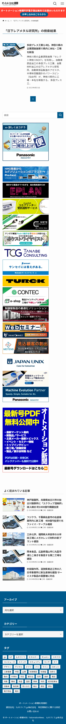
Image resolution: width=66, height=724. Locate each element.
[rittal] (26, 320)
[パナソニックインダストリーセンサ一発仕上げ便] (26, 159)
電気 (17, 691)
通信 (42, 686)
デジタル (18, 666)
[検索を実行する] (60, 115)
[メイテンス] (26, 352)
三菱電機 (7, 671)
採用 (39, 676)
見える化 (26, 686)
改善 (6, 681)
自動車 (6, 686)
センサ (47, 662)
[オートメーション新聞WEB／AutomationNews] (10, 3)
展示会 (30, 676)
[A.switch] (26, 213)
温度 (28, 681)
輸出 (35, 686)
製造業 (16, 686)
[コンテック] (26, 304)
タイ (55, 662)
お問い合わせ (33, 711)
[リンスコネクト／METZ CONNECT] (26, 229)
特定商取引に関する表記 (49, 707)
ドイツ (28, 666)
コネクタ (56, 657)
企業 (24, 671)
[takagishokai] (26, 336)
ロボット (55, 666)
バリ (37, 666)
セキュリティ (35, 662)
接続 (46, 676)
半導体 (14, 676)
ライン (45, 666)
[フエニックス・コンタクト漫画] (26, 245)
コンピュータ (9, 662)
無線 (35, 681)
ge (5, 657)
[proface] (26, 180)
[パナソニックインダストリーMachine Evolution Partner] (26, 401)
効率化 (52, 671)
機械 (13, 681)
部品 (50, 686)
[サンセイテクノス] (26, 273)
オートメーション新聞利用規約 (33, 703)
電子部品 (7, 691)
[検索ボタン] (55, 3)
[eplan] (26, 196)
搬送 (53, 676)
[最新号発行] (26, 471)
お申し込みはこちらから (34, 14)
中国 (17, 671)
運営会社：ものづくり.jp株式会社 (21, 707)
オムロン (45, 657)
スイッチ (22, 662)
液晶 (20, 681)
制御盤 (43, 671)
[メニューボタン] (62, 3)
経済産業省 (52, 681)
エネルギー (33, 657)
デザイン (7, 666)
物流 (42, 681)
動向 (6, 676)
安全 (22, 676)
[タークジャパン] (26, 285)
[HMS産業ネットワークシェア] (26, 385)
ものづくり (20, 657)
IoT (11, 657)
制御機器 (33, 671)
